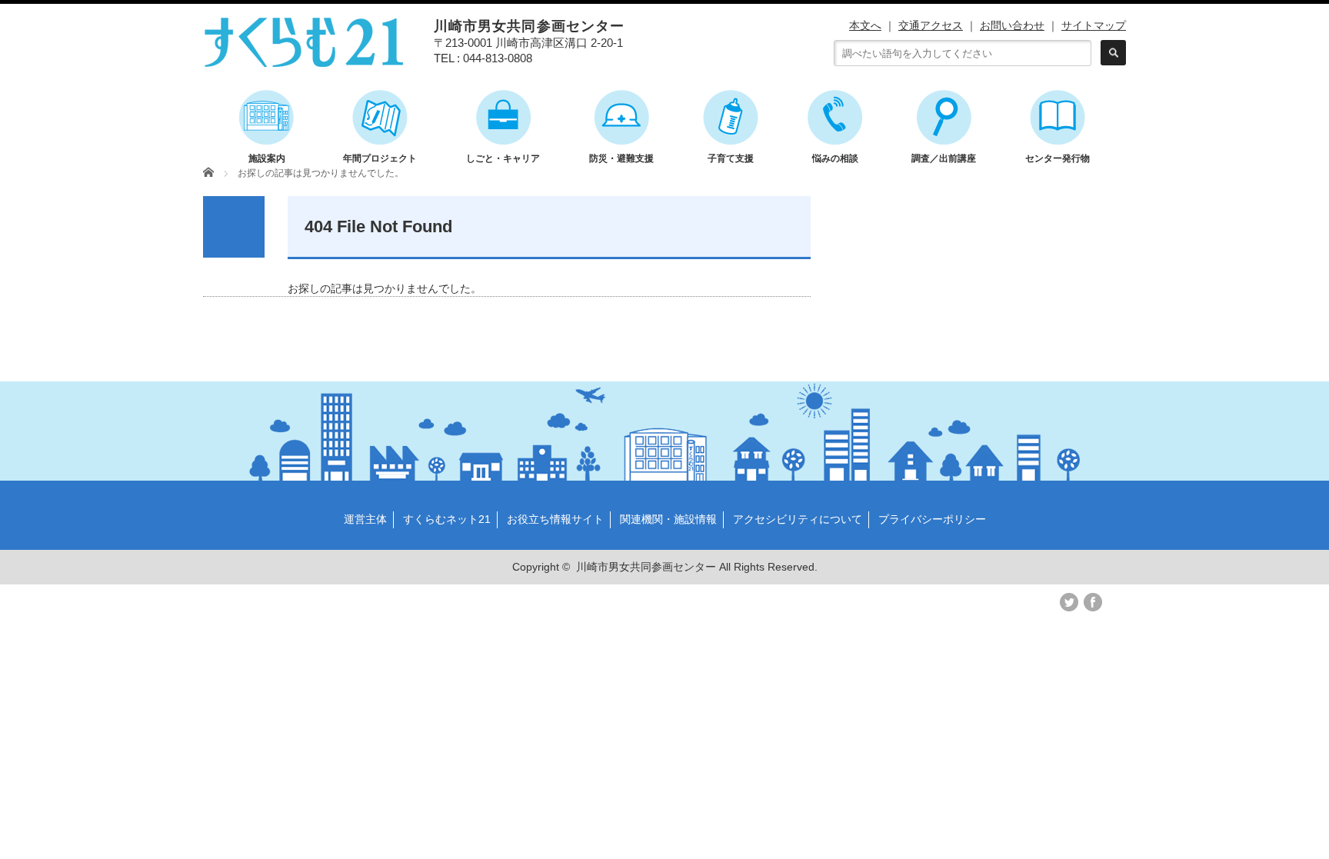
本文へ (865, 25)
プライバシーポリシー (932, 519)
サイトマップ (1093, 25)
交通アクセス (930, 25)
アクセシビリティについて (797, 519)
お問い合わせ (1012, 25)
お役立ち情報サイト (555, 519)
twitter (1069, 602)
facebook (1093, 602)
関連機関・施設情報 (668, 519)
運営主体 (365, 519)
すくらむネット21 (447, 519)
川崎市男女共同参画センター (646, 567)
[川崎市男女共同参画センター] (304, 60)
